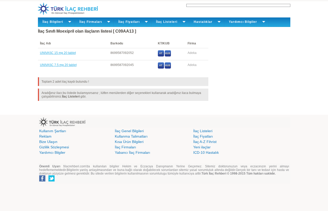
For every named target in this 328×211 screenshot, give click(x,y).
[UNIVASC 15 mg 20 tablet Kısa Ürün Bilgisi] (168, 55)
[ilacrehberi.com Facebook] (42, 180)
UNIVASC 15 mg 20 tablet (58, 53)
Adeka (192, 53)
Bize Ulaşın (48, 142)
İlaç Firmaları (125, 147)
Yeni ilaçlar (202, 147)
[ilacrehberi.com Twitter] (51, 180)
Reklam (45, 136)
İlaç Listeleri (202, 131)
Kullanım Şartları (52, 131)
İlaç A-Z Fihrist (205, 142)
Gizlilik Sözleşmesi (54, 147)
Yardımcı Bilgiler (52, 152)
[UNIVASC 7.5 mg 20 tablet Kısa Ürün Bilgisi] (168, 67)
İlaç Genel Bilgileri (129, 131)
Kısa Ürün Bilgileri (129, 142)
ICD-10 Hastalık (206, 152)
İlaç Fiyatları (203, 136)
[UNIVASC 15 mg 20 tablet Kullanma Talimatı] (161, 55)
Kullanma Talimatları (131, 136)
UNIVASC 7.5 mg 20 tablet (58, 65)
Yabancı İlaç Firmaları (132, 152)
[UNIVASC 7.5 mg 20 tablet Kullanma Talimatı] (161, 67)
